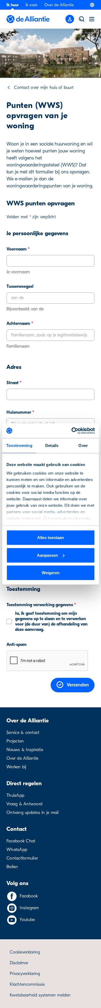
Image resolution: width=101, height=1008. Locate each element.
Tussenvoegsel (19, 286)
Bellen (12, 866)
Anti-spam (16, 644)
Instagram (29, 907)
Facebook (29, 896)
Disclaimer (19, 962)
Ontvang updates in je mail (32, 812)
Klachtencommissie (27, 984)
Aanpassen (47, 555)
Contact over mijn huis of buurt (44, 87)
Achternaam (19, 323)
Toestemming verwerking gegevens (41, 604)
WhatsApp (16, 849)
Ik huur (12, 4)
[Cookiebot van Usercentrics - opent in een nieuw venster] (72, 430)
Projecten (15, 741)
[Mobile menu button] (69, 19)
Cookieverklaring (25, 952)
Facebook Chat (20, 841)
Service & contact (22, 732)
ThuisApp (15, 795)
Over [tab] (83, 445)
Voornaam (18, 249)
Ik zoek (31, 4)
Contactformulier (22, 858)
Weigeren (51, 572)
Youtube (27, 919)
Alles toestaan (50, 537)
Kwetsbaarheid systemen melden (40, 995)
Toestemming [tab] (19, 445)
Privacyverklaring (25, 973)
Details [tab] (52, 445)
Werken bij (16, 767)
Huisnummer (20, 412)
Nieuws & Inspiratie (24, 749)
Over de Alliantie (59, 4)
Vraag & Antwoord (24, 804)
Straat (14, 382)
